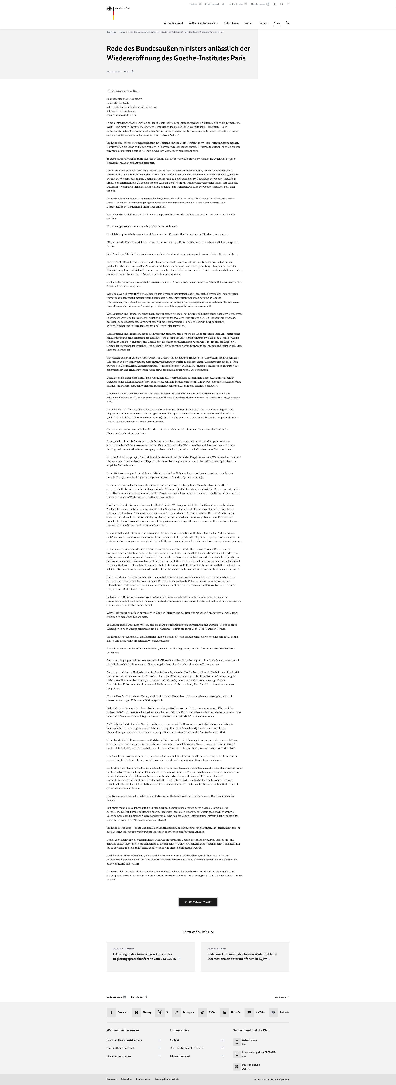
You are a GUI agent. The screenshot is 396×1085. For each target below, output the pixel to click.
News (277, 23)
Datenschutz (126, 1079)
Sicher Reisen (231, 22)
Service (249, 22)
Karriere (263, 22)
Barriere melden (143, 1079)
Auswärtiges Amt (173, 22)
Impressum (112, 1079)
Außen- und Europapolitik (203, 22)
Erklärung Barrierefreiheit (167, 1079)
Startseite (111, 32)
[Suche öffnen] (287, 22)
